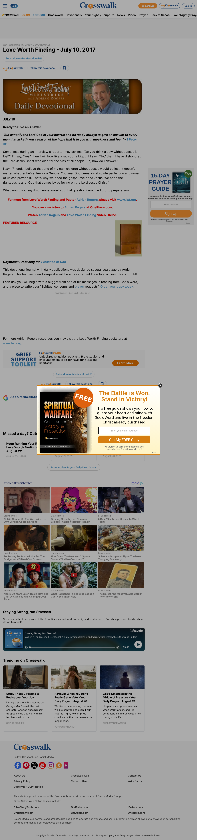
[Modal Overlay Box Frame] (98, 420)
